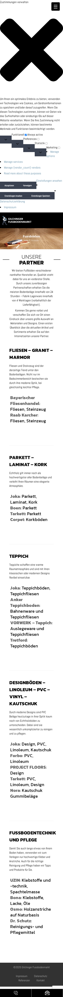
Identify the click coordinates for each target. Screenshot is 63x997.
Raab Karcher (24, 415)
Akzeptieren (9, 185)
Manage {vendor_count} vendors (22, 167)
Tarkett (17, 513)
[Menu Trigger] (55, 6)
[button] (31, 50)
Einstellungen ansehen (13, 195)
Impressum (10, 207)
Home (26, 240)
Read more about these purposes (22, 173)
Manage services (13, 162)
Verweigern (27, 185)
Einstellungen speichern (40, 195)
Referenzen (24, 980)
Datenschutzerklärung (12, 201)
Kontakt (41, 980)
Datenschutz (40, 976)
